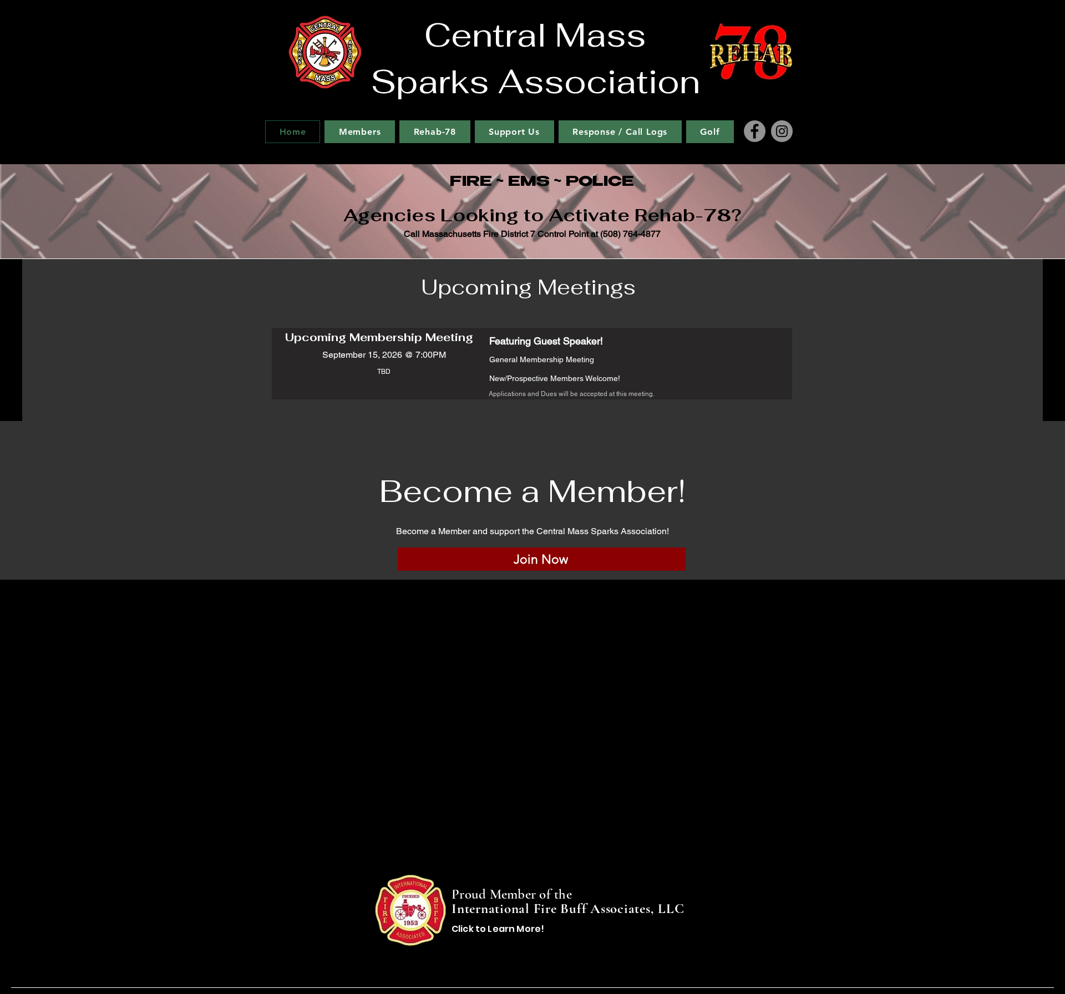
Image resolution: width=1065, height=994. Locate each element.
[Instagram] (782, 131)
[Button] (532, 911)
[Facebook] (754, 131)
